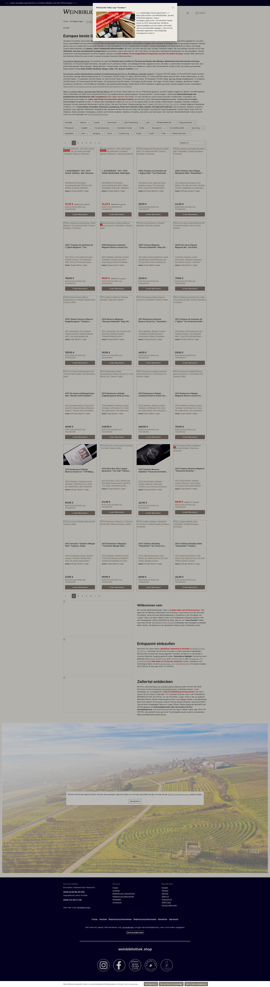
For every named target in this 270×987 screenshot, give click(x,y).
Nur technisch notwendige (171, 984)
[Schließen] (173, 7)
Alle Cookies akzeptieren (196, 984)
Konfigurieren (151, 984)
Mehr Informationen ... (131, 984)
